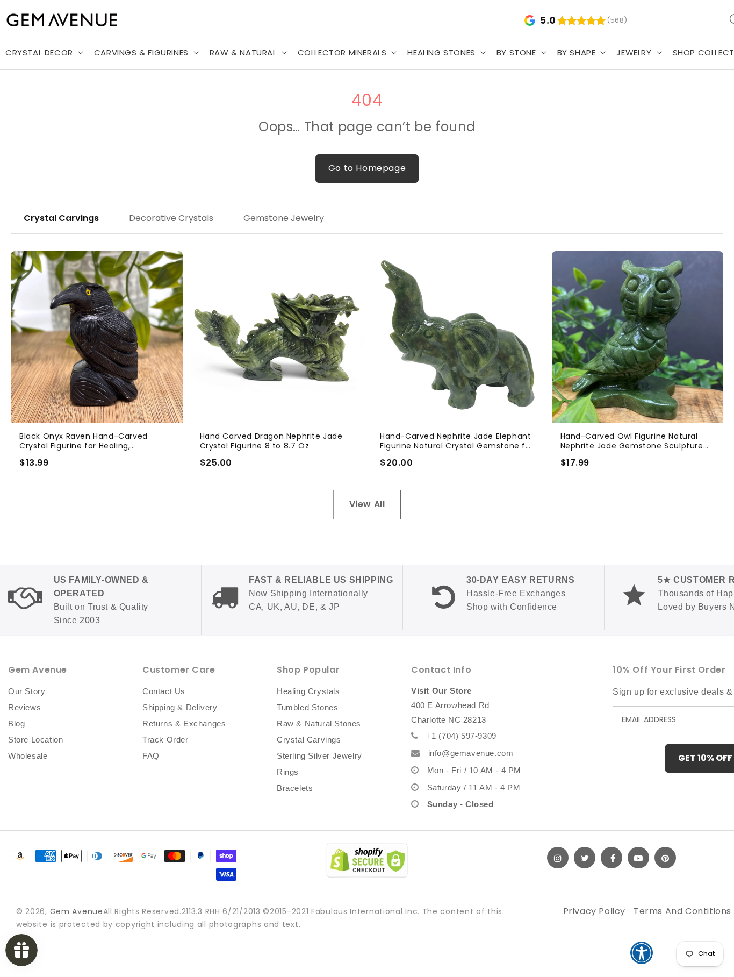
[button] (145, 53)
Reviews (24, 707)
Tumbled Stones (307, 707)
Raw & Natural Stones (319, 723)
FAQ (151, 755)
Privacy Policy (594, 911)
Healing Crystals (308, 691)
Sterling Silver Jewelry (319, 755)
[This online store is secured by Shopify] (367, 860)
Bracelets (295, 788)
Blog (16, 723)
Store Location (35, 739)
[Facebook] (611, 857)
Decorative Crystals (171, 218)
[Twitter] (584, 857)
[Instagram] (558, 857)
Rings (288, 771)
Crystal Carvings (61, 218)
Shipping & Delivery (179, 707)
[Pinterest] (665, 857)
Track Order (165, 739)
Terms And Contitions (682, 911)
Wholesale (27, 755)
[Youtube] (638, 857)
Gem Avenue (76, 911)
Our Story (26, 691)
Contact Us (163, 691)
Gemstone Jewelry (283, 218)
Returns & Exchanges (184, 723)
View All (367, 504)
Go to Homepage (367, 168)
